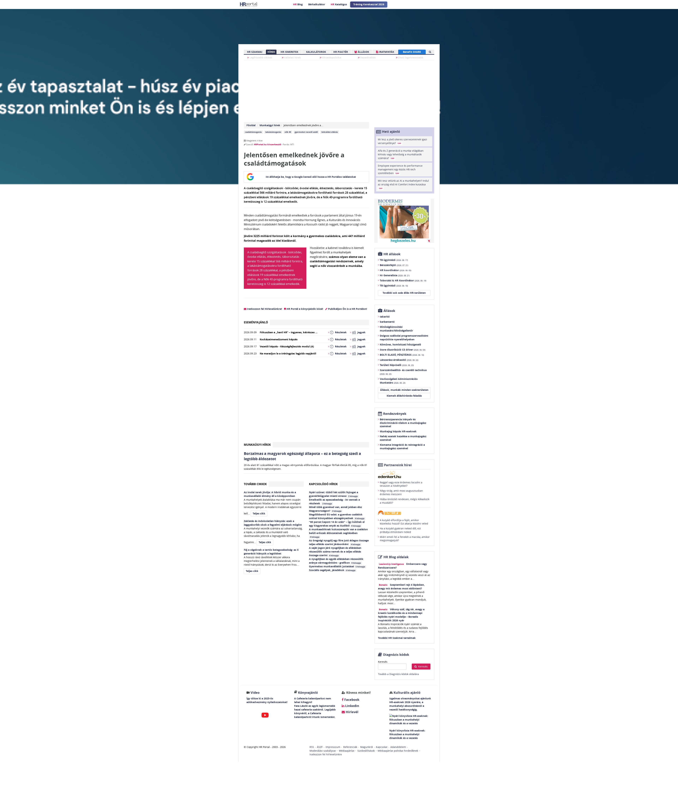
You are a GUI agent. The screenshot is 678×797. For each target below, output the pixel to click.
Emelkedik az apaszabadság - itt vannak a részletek (334, 501)
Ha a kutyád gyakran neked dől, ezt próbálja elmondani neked (400, 530)
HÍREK (271, 51)
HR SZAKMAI (254, 51)
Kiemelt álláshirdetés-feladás (404, 395)
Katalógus (339, 4)
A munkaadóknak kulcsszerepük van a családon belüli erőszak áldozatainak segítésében (338, 533)
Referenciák (350, 747)
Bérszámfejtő (394, 265)
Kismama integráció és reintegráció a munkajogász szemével (402, 446)
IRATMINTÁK (386, 51)
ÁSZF (320, 747)
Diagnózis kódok (396, 654)
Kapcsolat (381, 747)
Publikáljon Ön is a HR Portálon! (347, 309)
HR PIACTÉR (340, 51)
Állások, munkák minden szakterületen (404, 390)
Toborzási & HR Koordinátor (403, 280)
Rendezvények (394, 413)
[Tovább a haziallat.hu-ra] (404, 513)
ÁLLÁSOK (363, 51)
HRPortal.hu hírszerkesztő (267, 144)
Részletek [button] (341, 332)
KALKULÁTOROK (316, 51)
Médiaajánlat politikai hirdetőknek (398, 750)
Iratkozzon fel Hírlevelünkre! (264, 309)
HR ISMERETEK (289, 51)
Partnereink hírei (398, 465)
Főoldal (250, 125)
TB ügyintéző (394, 260)
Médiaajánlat (346, 750)
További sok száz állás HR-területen (404, 292)
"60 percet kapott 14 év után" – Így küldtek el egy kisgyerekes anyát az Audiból (337, 523)
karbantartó (387, 321)
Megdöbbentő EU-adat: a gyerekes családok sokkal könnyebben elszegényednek (336, 516)
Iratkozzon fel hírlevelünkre (326, 754)
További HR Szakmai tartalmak (397, 638)
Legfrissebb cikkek (260, 57)
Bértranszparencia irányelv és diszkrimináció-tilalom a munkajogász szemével (403, 423)
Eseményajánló (256, 322)
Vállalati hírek (292, 57)
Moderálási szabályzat (323, 750)
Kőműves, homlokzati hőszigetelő (400, 344)
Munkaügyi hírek (270, 125)
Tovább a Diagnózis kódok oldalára (398, 674)
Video (255, 692)
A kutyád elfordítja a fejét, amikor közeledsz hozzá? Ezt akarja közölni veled (404, 521)
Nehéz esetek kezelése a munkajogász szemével (403, 438)
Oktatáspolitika (331, 57)
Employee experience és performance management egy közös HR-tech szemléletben (400, 169)
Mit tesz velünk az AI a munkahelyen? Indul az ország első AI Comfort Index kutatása (403, 184)
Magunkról (366, 747)
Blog (298, 4)
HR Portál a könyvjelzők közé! (304, 309)
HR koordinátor (395, 270)
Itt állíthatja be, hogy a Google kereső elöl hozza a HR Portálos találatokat (311, 176)
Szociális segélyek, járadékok (332, 570)
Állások (389, 311)
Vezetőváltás (367, 57)
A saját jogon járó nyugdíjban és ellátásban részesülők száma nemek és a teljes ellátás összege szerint (335, 551)
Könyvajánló (308, 692)
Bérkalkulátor (316, 4)
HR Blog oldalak (396, 557)
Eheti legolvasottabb (410, 57)
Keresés (382, 661)
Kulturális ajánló (406, 692)
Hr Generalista (395, 275)
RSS (312, 747)
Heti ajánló (391, 131)
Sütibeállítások (366, 750)
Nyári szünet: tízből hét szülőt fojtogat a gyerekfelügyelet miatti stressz (333, 494)
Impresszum (333, 747)
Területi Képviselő (397, 365)
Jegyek (361, 332)
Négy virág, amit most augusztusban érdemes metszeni (401, 492)
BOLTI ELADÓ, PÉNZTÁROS (402, 354)
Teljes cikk (259, 513)
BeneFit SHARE (412, 51)
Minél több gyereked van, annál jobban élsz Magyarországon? (335, 508)
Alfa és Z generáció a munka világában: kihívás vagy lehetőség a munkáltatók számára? (401, 154)
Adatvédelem (398, 747)
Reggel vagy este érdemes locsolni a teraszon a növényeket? (401, 484)
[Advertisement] (306, 400)
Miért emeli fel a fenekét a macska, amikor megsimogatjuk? (405, 538)
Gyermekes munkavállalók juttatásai (337, 566)
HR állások (391, 254)
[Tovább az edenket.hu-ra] (404, 474)
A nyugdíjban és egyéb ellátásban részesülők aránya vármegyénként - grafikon (336, 560)
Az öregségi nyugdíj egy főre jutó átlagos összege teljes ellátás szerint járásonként (339, 542)
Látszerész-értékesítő (399, 360)
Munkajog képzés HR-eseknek (398, 431)
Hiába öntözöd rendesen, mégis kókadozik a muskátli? (404, 500)
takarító (385, 316)
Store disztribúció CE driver (402, 349)
